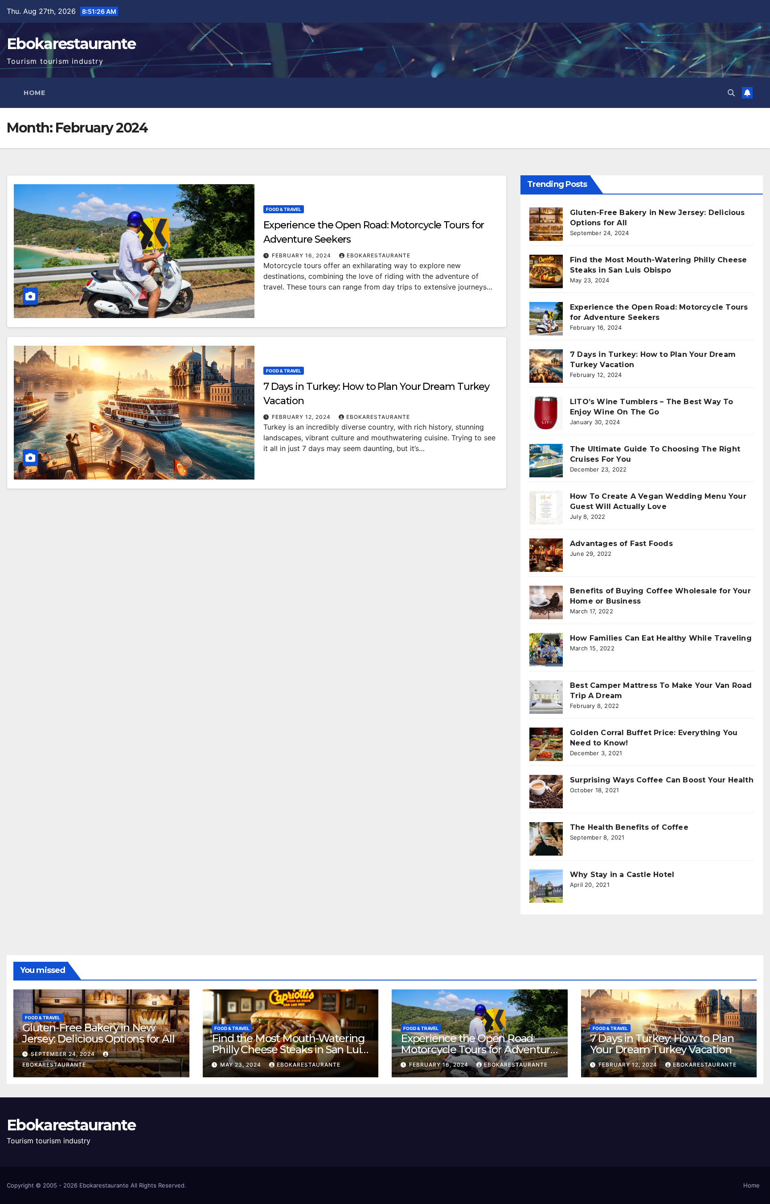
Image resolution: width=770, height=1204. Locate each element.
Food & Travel (283, 209)
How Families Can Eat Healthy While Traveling (661, 638)
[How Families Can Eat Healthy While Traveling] (546, 649)
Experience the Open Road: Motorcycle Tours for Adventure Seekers (479, 1049)
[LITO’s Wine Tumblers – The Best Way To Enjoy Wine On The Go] (546, 413)
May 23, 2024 (241, 1064)
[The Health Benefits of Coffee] (546, 839)
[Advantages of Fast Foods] (546, 555)
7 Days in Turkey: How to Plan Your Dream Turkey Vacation (662, 1044)
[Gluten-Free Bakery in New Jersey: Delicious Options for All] (546, 224)
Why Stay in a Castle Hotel (622, 874)
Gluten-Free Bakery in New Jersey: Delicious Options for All (98, 1033)
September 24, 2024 (64, 1054)
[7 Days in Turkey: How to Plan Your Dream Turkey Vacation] (546, 366)
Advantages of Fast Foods (621, 543)
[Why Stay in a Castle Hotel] (546, 886)
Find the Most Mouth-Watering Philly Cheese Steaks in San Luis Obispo (289, 1049)
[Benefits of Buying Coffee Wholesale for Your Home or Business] (546, 602)
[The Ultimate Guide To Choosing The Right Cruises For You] (546, 460)
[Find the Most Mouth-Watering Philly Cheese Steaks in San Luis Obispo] (546, 271)
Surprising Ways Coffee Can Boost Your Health (662, 780)
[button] (731, 92)
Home (34, 93)
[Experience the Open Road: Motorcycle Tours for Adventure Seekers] (546, 318)
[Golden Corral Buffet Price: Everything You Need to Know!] (546, 744)
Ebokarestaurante (71, 43)
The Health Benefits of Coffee (629, 827)
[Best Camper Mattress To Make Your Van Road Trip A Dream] (546, 697)
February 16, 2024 (302, 255)
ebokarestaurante (378, 255)
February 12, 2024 (302, 417)
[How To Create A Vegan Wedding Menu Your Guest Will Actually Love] (546, 508)
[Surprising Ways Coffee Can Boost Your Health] (546, 791)
